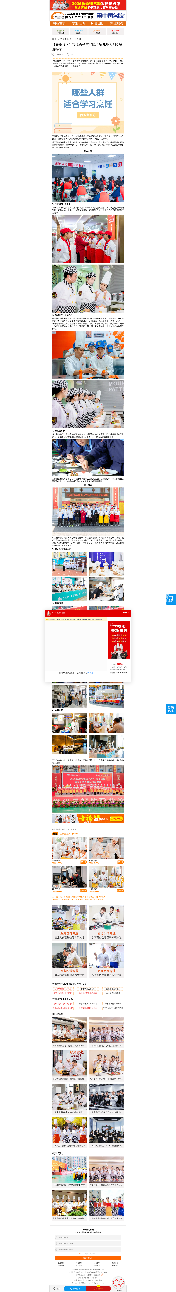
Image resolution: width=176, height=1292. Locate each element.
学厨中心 (64, 39)
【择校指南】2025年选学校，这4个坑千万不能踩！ (81, 899)
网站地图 (98, 1280)
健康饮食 (79, 1266)
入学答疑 (97, 1266)
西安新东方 (65, 834)
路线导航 (97, 1275)
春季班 (75, 834)
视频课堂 (115, 1263)
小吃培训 (115, 1266)
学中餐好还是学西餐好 (88, 993)
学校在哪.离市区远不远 (88, 1008)
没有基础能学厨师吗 (113, 1004)
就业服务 (117, 23)
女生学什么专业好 (88, 989)
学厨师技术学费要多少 (63, 1004)
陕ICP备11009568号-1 (86, 1280)
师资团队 (97, 23)
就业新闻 (97, 1263)
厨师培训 (61, 1266)
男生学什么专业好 (113, 989)
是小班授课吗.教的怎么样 (63, 1008)
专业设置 (78, 23)
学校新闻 (61, 1263)
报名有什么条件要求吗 (88, 1004)
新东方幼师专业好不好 (63, 993)
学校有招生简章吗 (113, 993)
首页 (54, 39)
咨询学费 (83, 862)
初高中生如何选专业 (63, 989)
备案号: (76, 1280)
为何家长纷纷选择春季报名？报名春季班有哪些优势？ (83, 897)
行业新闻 (77, 39)
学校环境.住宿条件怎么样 (113, 1008)
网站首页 (59, 23)
